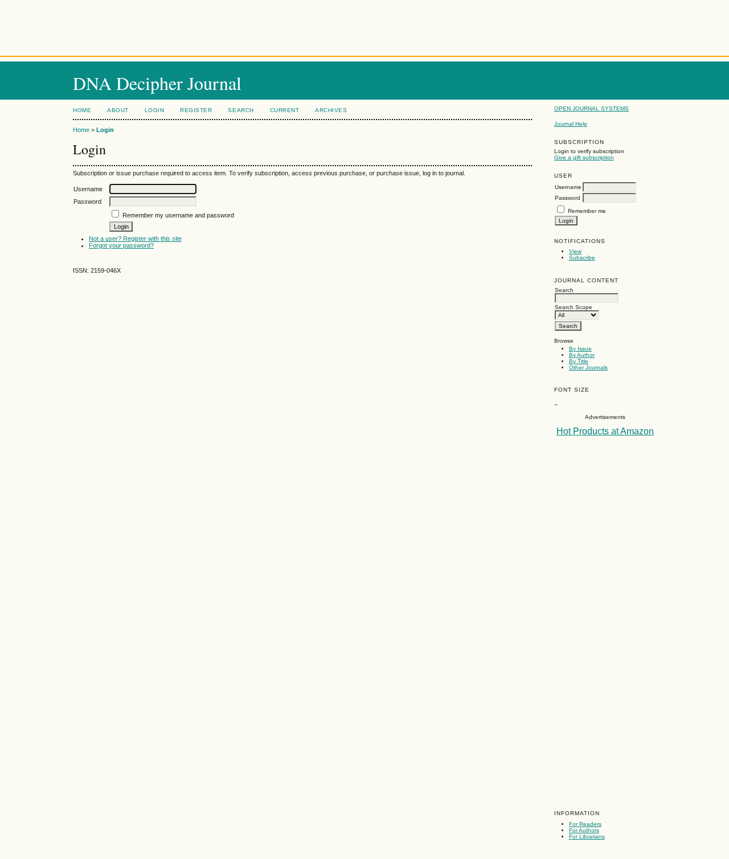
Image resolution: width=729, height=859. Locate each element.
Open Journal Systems (591, 108)
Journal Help (570, 124)
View (575, 251)
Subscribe (582, 257)
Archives (331, 110)
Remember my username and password (178, 215)
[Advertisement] (364, 25)
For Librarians (587, 836)
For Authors (584, 830)
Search (240, 110)
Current (285, 110)
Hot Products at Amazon (605, 431)
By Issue (580, 349)
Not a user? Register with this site (135, 238)
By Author (582, 355)
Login (155, 110)
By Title (578, 361)
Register (196, 110)
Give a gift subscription (584, 157)
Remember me (587, 211)
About (118, 110)
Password (567, 198)
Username (568, 187)
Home (82, 110)
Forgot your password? (121, 245)
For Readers (585, 824)
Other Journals (588, 367)
